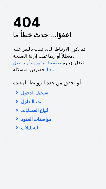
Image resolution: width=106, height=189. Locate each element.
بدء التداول (31, 101)
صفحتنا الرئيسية (46, 62)
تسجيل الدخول (34, 92)
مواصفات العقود (36, 119)
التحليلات (29, 128)
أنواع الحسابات (34, 110)
